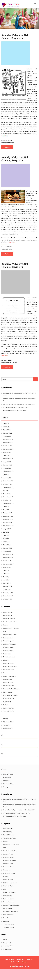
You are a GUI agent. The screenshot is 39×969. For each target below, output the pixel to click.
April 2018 (6, 541)
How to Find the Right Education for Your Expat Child (19, 404)
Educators (6, 660)
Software (6, 705)
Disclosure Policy (8, 722)
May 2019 (6, 509)
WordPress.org (7, 949)
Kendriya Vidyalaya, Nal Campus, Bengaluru (14, 37)
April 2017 (6, 580)
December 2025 (8, 439)
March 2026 (6, 430)
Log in (5, 939)
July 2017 (6, 570)
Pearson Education (8, 685)
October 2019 (7, 500)
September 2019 (8, 503)
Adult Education (9, 142)
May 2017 (6, 577)
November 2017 (8, 557)
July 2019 (6, 506)
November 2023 (8, 458)
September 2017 (8, 564)
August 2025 (7, 452)
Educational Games (9, 657)
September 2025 (8, 449)
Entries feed (7, 943)
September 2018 (8, 525)
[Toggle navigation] (35, 4)
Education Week (8, 647)
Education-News (8, 650)
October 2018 (7, 522)
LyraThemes (26, 966)
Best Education (7, 615)
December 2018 (8, 516)
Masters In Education (9, 676)
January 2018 (7, 551)
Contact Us (6, 725)
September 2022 (8, 471)
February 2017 (7, 586)
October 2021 (7, 484)
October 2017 (7, 561)
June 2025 (6, 455)
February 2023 (7, 465)
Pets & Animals (7, 692)
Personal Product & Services (11, 689)
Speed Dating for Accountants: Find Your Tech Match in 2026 (19, 394)
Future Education (8, 663)
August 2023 (7, 462)
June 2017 (6, 573)
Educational (6, 653)
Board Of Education (9, 618)
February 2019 (7, 513)
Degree (5, 625)
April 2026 (6, 426)
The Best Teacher (8, 711)
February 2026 (7, 433)
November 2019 (8, 497)
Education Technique (9, 644)
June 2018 (6, 535)
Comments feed (8, 946)
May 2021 (6, 490)
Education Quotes (8, 641)
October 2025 (7, 446)
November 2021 (8, 481)
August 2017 (7, 567)
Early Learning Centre (9, 634)
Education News (8, 638)
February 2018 (7, 548)
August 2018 (7, 529)
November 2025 (8, 442)
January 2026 (7, 436)
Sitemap (5, 718)
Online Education (8, 682)
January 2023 (7, 468)
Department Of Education (11, 628)
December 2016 (8, 593)
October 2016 (7, 599)
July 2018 (6, 532)
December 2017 (8, 554)
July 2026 (6, 423)
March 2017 (6, 583)
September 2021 (8, 487)
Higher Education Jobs (11, 362)
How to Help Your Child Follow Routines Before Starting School (19, 400)
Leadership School (8, 669)
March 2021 (6, 494)
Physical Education (8, 698)
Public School (8, 249)
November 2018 (8, 519)
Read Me (7, 147)
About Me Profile (8, 774)
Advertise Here (7, 728)
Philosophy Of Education (10, 695)
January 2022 (7, 478)
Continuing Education (9, 622)
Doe (4, 631)
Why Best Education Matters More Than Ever (16, 407)
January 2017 (7, 589)
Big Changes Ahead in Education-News (14, 410)
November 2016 (8, 596)
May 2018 (6, 538)
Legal (4, 673)
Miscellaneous (7, 679)
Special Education (8, 708)
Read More (4, 135)
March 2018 (6, 545)
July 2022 (6, 474)
